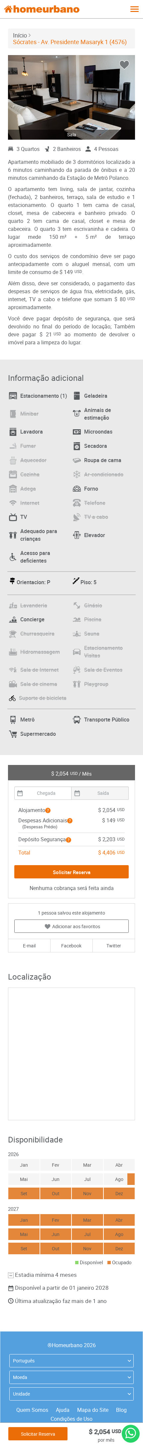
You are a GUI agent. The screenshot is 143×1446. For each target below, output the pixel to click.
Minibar (29, 413)
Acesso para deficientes (35, 556)
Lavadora (31, 431)
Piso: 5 (88, 582)
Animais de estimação (97, 413)
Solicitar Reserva (38, 1434)
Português (24, 1360)
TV (23, 516)
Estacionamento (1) (43, 395)
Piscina (92, 619)
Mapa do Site (92, 1409)
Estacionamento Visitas (103, 651)
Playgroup (96, 684)
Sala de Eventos (103, 669)
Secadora (95, 445)
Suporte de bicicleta (43, 698)
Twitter (113, 945)
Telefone (94, 503)
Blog (121, 1409)
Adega (28, 488)
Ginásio (93, 605)
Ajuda (63, 1409)
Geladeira (95, 395)
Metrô (27, 719)
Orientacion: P (33, 582)
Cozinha (30, 474)
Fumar (28, 445)
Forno (91, 488)
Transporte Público (106, 719)
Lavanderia (33, 605)
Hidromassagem (40, 651)
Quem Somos (32, 1409)
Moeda (20, 1377)
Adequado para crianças (38, 534)
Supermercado (38, 733)
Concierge (32, 619)
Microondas (98, 431)
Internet (29, 503)
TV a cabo (96, 516)
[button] (48, 810)
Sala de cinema (38, 684)
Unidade (21, 1394)
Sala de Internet (39, 669)
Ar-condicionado (103, 474)
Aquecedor (33, 460)
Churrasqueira (37, 633)
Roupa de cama (102, 460)
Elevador (94, 535)
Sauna (91, 633)
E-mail (29, 945)
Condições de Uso (71, 1418)
